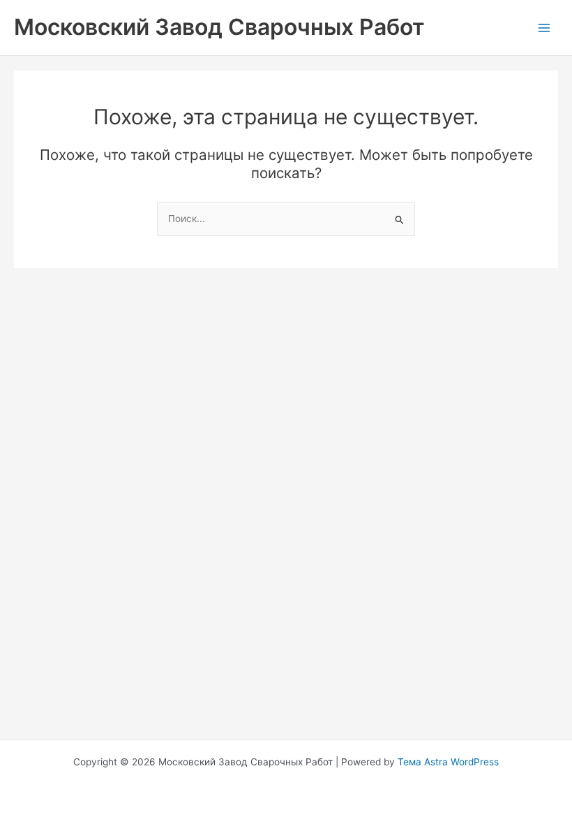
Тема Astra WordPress (448, 761)
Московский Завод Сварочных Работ (219, 27)
